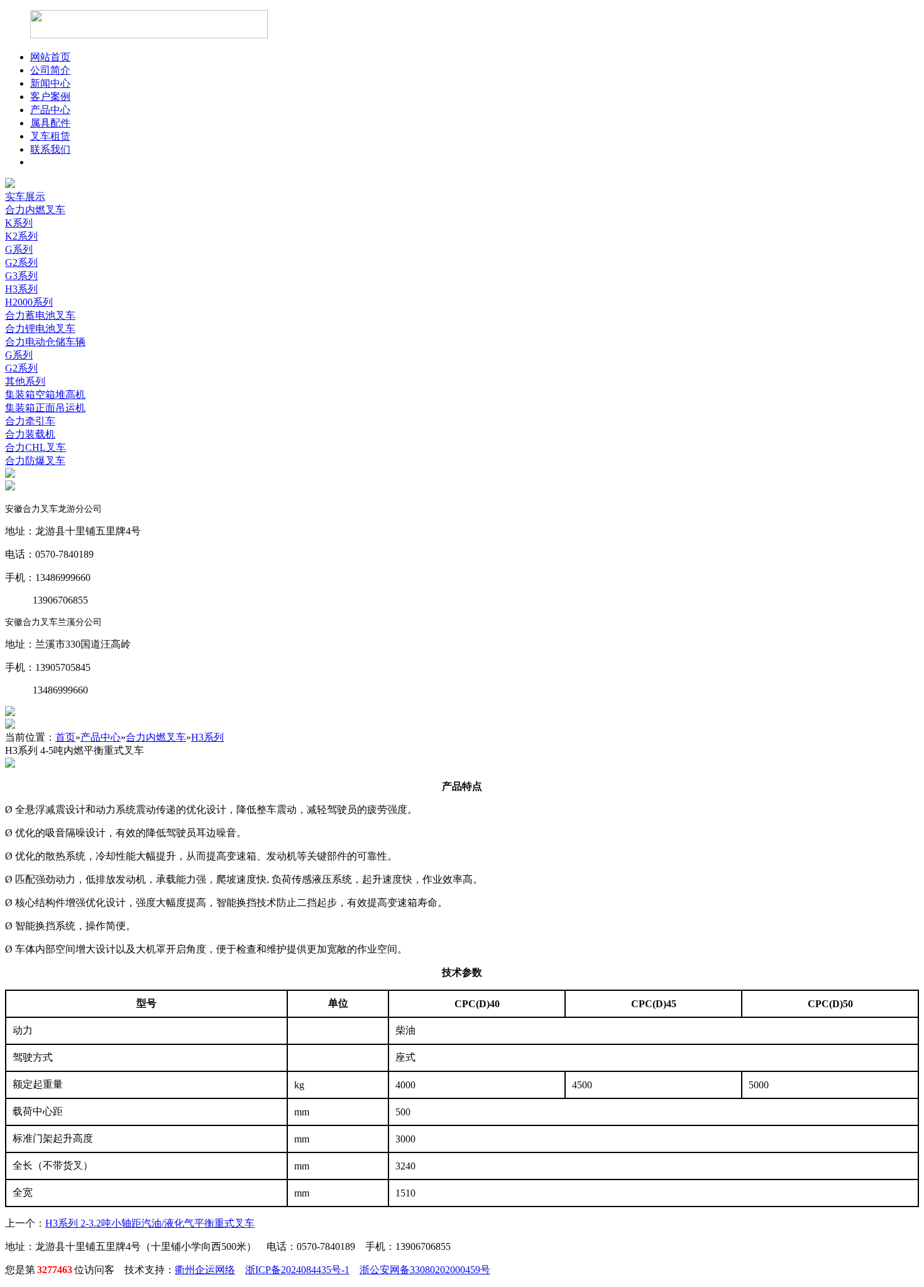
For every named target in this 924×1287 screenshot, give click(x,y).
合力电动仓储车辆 (45, 341)
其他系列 (25, 381)
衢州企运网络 (205, 1269)
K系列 (19, 223)
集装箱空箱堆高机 (45, 394)
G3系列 (21, 275)
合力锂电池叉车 (40, 328)
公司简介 (50, 70)
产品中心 (50, 109)
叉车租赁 (50, 136)
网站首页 (50, 57)
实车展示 (25, 196)
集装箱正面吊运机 (45, 407)
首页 (65, 737)
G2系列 (21, 262)
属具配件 (50, 123)
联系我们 (50, 149)
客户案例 (50, 96)
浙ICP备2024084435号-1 (297, 1269)
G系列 (19, 249)
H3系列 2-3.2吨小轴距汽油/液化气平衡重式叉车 (150, 1223)
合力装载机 (30, 434)
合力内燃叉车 (35, 209)
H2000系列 (29, 302)
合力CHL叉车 (35, 447)
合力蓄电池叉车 (40, 315)
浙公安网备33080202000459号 (425, 1269)
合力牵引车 (30, 421)
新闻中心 (50, 83)
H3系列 (21, 289)
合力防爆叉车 (35, 460)
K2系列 (21, 236)
